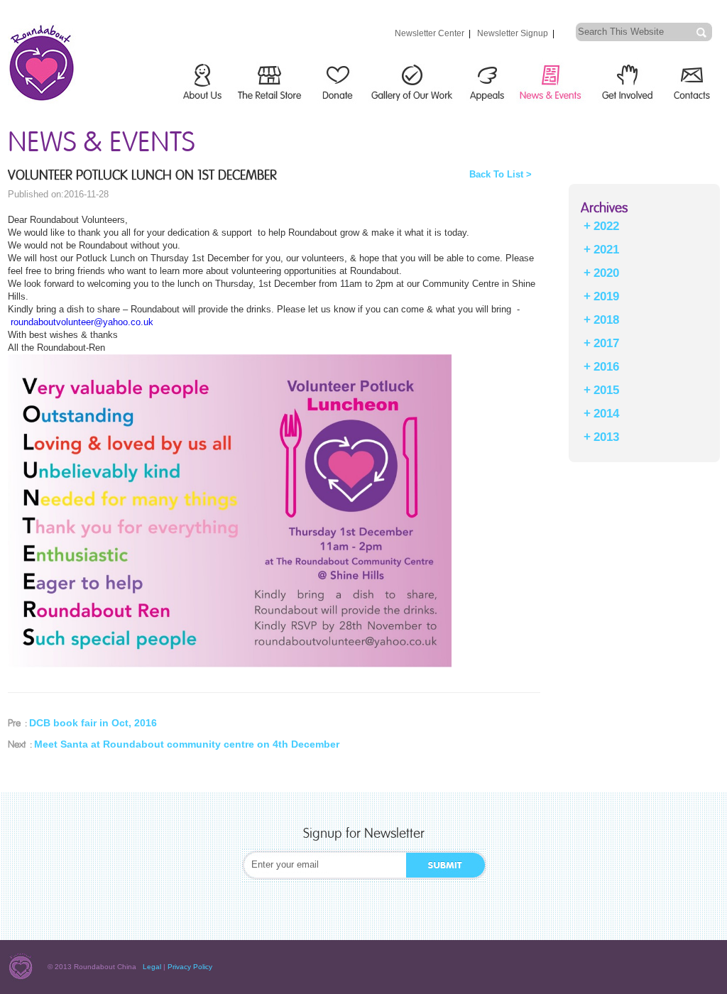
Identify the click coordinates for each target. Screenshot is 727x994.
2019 (606, 296)
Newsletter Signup (512, 33)
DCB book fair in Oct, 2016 (93, 722)
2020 (606, 273)
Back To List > (500, 174)
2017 (606, 343)
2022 (606, 226)
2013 (606, 437)
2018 (606, 320)
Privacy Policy (190, 967)
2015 (606, 390)
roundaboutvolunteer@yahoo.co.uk (82, 322)
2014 (606, 413)
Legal (152, 967)
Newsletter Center (429, 33)
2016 (606, 366)
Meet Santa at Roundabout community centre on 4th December (186, 744)
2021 (606, 249)
